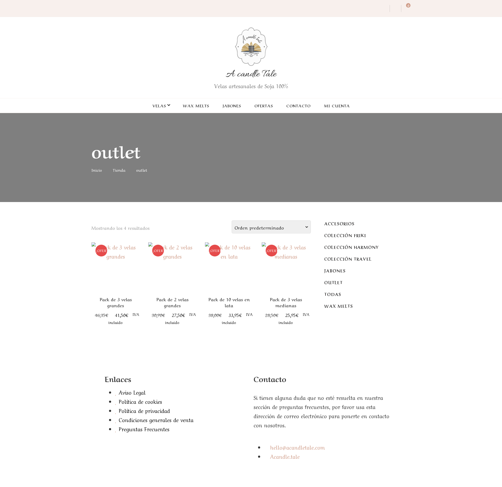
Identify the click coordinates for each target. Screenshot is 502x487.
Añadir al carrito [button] (116, 269)
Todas (332, 294)
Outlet (333, 282)
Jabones (232, 105)
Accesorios (339, 223)
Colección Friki (345, 235)
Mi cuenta (337, 105)
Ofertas (263, 105)
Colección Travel (348, 259)
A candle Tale (251, 74)
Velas (159, 105)
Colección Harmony (351, 247)
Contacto (298, 105)
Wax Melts (196, 105)
